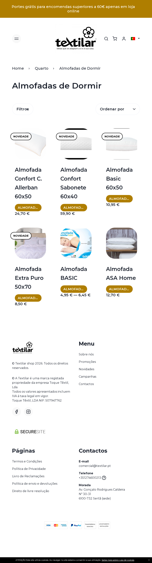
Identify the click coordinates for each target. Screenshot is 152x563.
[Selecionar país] (135, 39)
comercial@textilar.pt (95, 466)
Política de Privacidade (29, 469)
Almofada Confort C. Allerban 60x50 (28, 183)
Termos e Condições (27, 461)
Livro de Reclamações (28, 476)
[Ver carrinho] (115, 38)
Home (18, 68)
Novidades (86, 369)
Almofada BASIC (73, 273)
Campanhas (87, 376)
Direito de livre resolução (30, 491)
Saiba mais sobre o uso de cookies (118, 560)
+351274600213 (90, 477)
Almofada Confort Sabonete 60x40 (73, 183)
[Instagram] (28, 411)
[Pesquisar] (106, 38)
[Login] (124, 38)
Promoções (87, 362)
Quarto (41, 68)
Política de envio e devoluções (34, 483)
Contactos (86, 384)
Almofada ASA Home (121, 273)
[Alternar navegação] (16, 38)
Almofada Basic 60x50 (119, 178)
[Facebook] (16, 411)
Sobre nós (86, 354)
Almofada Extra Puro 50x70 (29, 278)
